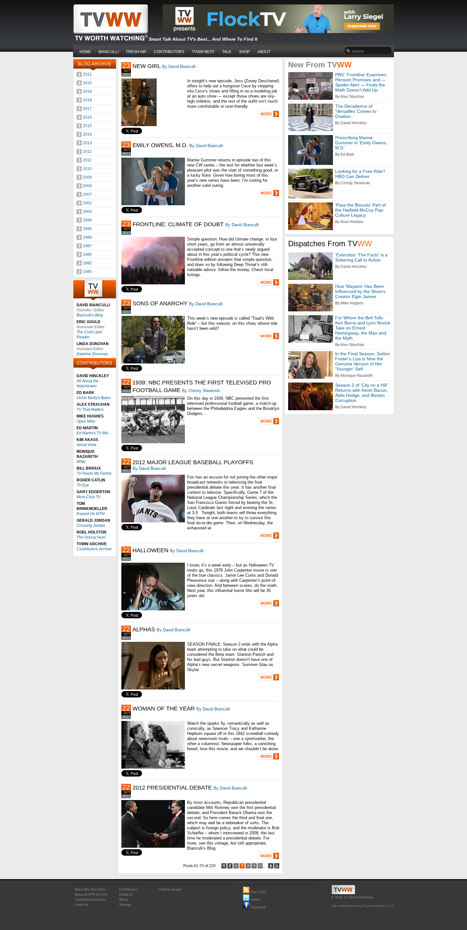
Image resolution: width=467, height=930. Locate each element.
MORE (266, 114)
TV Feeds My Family (94, 473)
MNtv (81, 461)
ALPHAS (143, 629)
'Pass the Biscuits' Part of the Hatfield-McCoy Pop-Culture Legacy (360, 210)
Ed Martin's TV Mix (92, 433)
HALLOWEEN (150, 550)
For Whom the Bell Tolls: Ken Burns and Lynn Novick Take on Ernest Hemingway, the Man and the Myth (362, 328)
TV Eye (83, 485)
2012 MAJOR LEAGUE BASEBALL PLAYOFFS (192, 462)
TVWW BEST (203, 52)
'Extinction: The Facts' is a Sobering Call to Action (361, 257)
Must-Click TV (88, 497)
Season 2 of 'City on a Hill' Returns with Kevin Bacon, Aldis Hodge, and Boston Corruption (361, 393)
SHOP (244, 52)
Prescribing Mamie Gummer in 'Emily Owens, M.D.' (361, 142)
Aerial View (86, 445)
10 (260, 866)
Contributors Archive (94, 549)
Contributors (128, 889)
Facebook (257, 907)
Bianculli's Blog (90, 315)
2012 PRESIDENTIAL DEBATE (172, 787)
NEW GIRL (146, 66)
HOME (85, 52)
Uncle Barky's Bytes (94, 398)
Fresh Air (82, 904)
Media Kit (126, 894)
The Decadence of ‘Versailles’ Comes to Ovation (355, 111)
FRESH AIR (136, 52)
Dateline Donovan (92, 354)
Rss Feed (257, 892)
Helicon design (170, 889)
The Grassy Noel (91, 537)
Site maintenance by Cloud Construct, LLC (362, 905)
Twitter (255, 899)
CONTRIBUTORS (169, 52)
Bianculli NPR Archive (91, 894)
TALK (226, 52)
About (123, 899)
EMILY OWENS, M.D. (160, 145)
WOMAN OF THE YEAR (163, 708)
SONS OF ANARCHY (159, 303)
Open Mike (86, 421)
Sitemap (125, 904)
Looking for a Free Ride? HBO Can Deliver (360, 174)
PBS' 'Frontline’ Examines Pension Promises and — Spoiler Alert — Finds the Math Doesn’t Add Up (360, 82)
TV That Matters (90, 409)
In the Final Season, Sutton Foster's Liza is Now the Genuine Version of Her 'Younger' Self (362, 361)
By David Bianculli (179, 66)
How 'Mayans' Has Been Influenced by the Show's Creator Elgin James (360, 291)
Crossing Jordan (91, 525)
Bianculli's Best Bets (90, 889)
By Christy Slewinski (201, 390)
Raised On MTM (91, 514)
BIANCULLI (108, 52)
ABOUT (263, 52)
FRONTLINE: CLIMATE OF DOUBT (178, 224)
